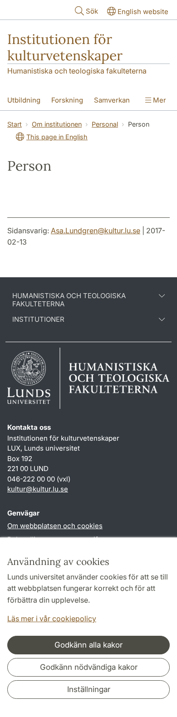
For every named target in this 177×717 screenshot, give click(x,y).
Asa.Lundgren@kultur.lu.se (95, 230)
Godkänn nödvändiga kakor (89, 667)
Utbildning (23, 100)
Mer (158, 100)
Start (14, 124)
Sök (92, 11)
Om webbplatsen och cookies (55, 525)
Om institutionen (57, 124)
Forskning (67, 100)
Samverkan (112, 100)
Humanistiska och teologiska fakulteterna (77, 70)
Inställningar (88, 689)
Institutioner (38, 319)
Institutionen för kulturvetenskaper (65, 47)
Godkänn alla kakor (88, 644)
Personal (105, 124)
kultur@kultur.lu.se (37, 489)
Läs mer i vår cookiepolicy (51, 618)
